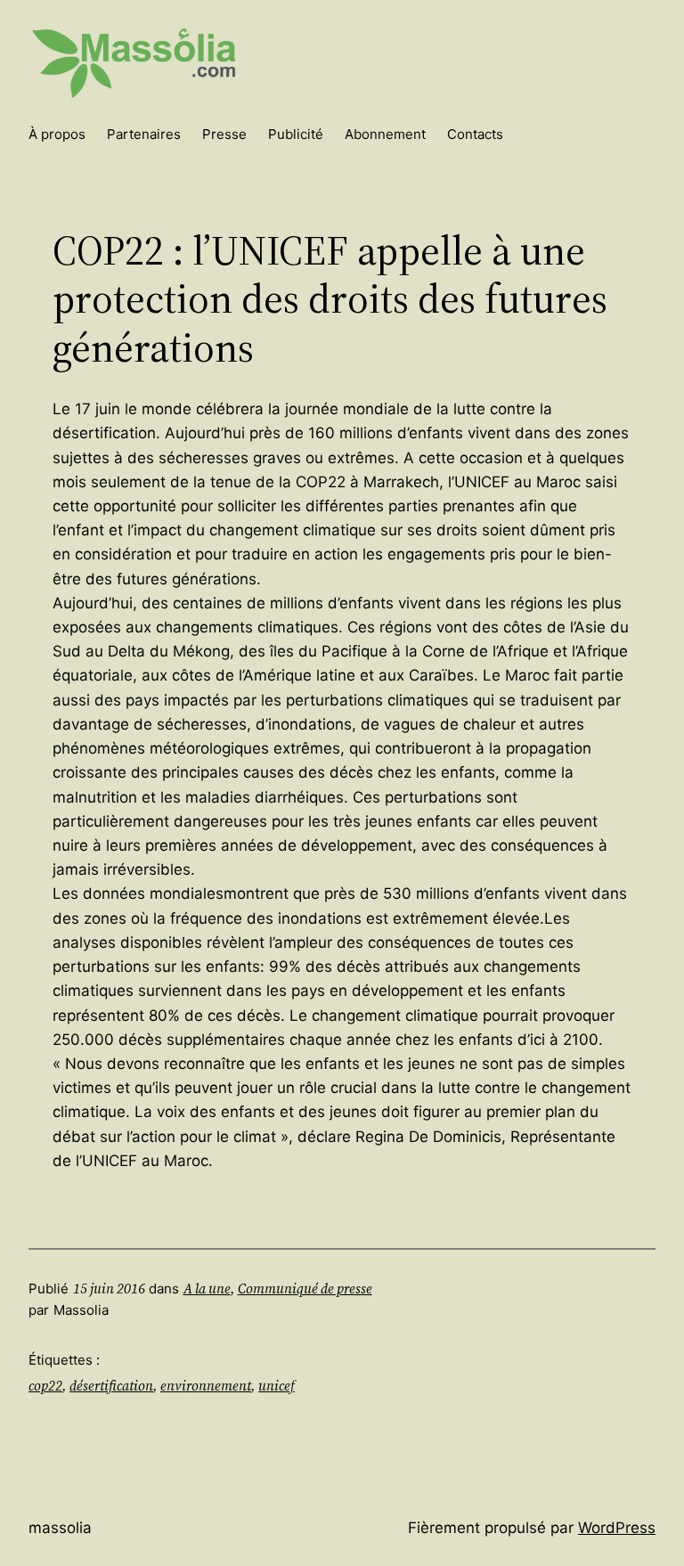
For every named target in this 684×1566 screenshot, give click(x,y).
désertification (111, 1385)
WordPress (617, 1528)
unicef (276, 1385)
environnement (205, 1385)
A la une (207, 1288)
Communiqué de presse (305, 1288)
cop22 (45, 1385)
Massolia (60, 1528)
